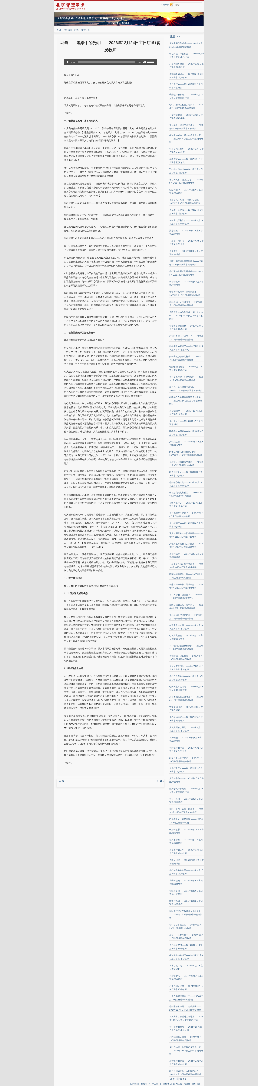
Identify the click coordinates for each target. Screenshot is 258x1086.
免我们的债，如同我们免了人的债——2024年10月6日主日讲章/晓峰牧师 (186, 1050)
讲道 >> (174, 36)
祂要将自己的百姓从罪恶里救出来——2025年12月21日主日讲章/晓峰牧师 (185, 400)
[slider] (151, 62)
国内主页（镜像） (182, 1083)
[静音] (144, 62)
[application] (110, 62)
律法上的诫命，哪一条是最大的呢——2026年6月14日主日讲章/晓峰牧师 (186, 138)
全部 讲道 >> (178, 1079)
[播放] (67, 62)
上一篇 (60, 781)
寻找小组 (164, 5)
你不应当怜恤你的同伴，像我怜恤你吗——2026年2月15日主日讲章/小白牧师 (186, 315)
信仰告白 (167, 1083)
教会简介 (145, 1083)
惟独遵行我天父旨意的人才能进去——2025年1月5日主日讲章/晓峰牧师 (185, 914)
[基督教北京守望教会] (70, 9)
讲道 (76, 29)
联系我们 (134, 1083)
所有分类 (85, 29)
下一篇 (160, 781)
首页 (59, 29)
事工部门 (156, 1083)
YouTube (196, 1083)
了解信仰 (67, 29)
